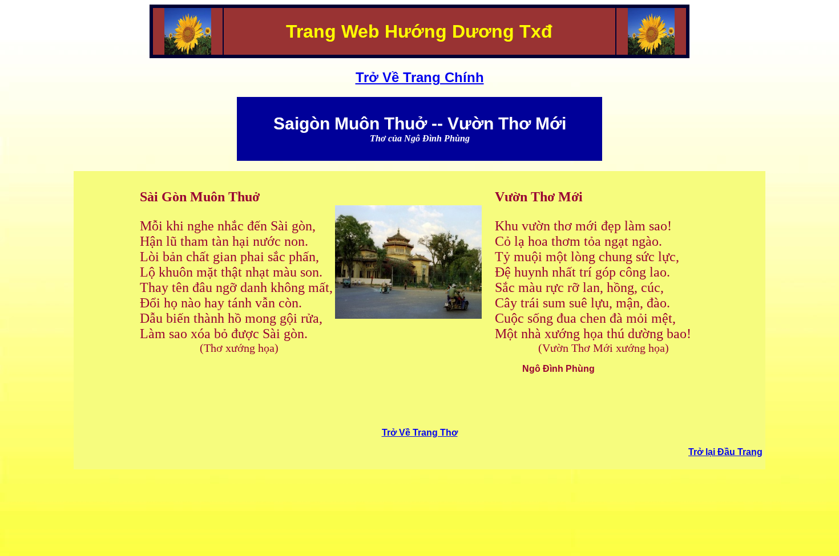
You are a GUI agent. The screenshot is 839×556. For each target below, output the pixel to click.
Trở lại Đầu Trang (725, 452)
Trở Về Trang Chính (420, 77)
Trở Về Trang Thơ (420, 432)
